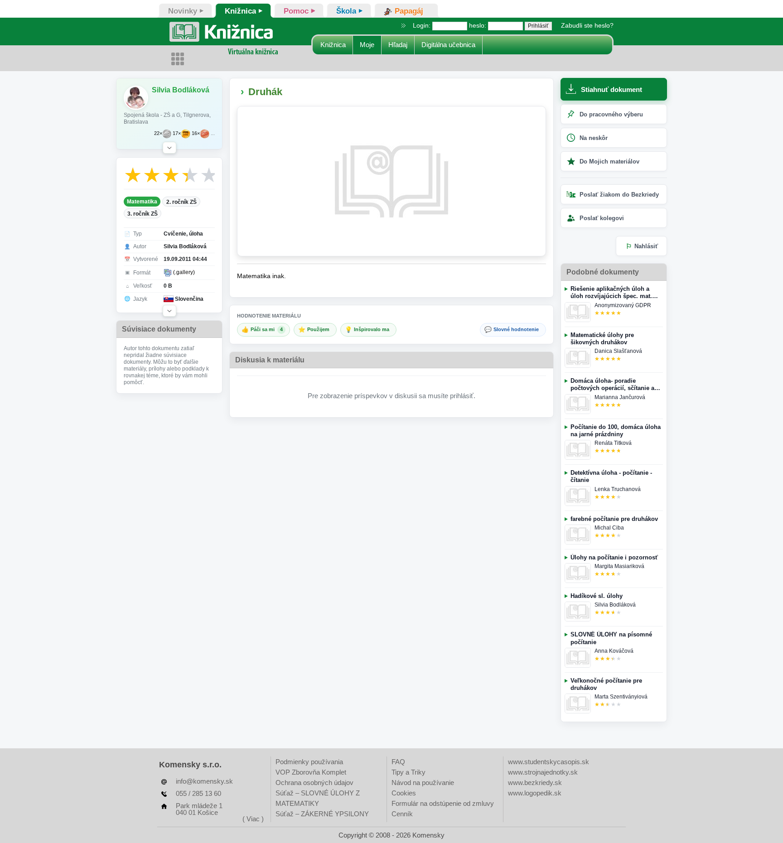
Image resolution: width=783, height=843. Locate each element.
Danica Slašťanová (618, 351)
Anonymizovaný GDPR (622, 305)
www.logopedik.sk (534, 793)
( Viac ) (253, 819)
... (213, 133)
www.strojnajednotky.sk (543, 772)
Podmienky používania (309, 762)
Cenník (402, 814)
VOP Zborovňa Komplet (311, 772)
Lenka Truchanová (617, 489)
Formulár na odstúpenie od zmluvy (443, 803)
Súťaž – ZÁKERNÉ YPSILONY (322, 814)
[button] (169, 148)
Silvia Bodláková (615, 605)
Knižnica (333, 44)
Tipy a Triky (408, 772)
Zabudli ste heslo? (587, 25)
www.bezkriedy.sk (535, 782)
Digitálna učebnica (448, 44)
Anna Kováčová (613, 651)
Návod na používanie (423, 782)
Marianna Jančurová (619, 397)
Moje (367, 44)
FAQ (398, 762)
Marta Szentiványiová (621, 697)
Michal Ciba (609, 528)
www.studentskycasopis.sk (548, 762)
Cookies (404, 793)
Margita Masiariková (619, 566)
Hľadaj (397, 44)
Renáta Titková (613, 443)
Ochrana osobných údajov (314, 782)
